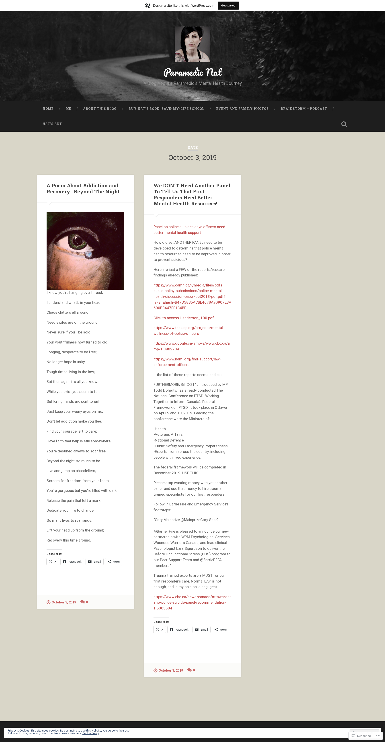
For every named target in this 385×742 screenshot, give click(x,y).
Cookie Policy (90, 733)
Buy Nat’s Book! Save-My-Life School (166, 109)
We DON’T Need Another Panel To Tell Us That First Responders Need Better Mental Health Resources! (192, 194)
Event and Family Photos (242, 109)
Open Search (344, 124)
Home (48, 109)
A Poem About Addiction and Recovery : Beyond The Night (83, 188)
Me (68, 109)
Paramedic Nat (193, 72)
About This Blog (100, 109)
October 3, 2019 (64, 602)
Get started (228, 5)
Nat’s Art (52, 124)
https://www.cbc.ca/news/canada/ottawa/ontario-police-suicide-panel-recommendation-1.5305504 (192, 602)
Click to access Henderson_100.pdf (184, 318)
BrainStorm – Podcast (304, 109)
